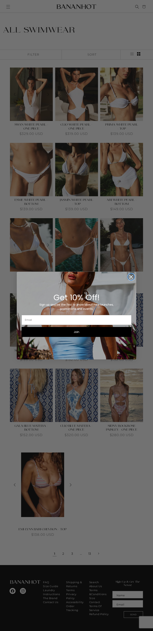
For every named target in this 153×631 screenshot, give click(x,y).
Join (76, 332)
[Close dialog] (131, 276)
